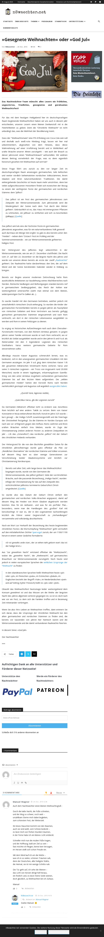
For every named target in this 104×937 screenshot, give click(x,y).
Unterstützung (76, 21)
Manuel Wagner (42, 899)
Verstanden (41, 932)
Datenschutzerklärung (58, 932)
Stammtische (60, 21)
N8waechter (10, 47)
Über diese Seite (21, 21)
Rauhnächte (61, 260)
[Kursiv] (14, 782)
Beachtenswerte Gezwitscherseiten (41, 2)
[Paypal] (96, 2)
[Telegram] (100, 2)
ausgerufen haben (58, 386)
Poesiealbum (47, 21)
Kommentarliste (10, 28)
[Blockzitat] (22, 782)
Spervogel (37, 532)
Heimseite (21, 2)
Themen (34, 21)
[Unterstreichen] (18, 782)
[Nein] (100, 930)
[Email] (34, 654)
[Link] (26, 782)
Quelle (18, 216)
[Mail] (91, 2)
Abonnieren (34, 725)
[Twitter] (28, 654)
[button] (99, 21)
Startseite (8, 21)
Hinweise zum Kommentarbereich (68, 2)
